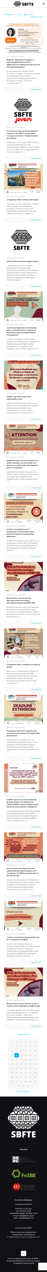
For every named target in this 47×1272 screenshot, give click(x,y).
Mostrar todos (37, 17)
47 (30, 1073)
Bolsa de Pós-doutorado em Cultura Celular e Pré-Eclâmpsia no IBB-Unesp (23, 1004)
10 (26, 1046)
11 (30, 1046)
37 (12, 1068)
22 (26, 1055)
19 (12, 1055)
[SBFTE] (23, 4)
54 (35, 1077)
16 (26, 1051)
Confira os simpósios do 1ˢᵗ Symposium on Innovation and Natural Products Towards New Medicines (20, 533)
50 (17, 1077)
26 (17, 1059)
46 (26, 1073)
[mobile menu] (43, 4)
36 (35, 1064)
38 (17, 1068)
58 (26, 1081)
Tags (19, 14)
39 (21, 1068)
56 (17, 1081)
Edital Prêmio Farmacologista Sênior (23, 261)
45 (21, 1073)
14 (16, 1051)
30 (35, 1059)
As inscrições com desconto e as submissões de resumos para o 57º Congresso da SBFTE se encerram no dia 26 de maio (22, 872)
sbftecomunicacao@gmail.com (27, 1237)
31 (12, 1064)
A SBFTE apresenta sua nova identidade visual (19, 397)
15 (21, 1051)
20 (17, 1055)
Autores (29, 14)
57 (21, 1081)
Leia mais (37, 89)
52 (26, 1077)
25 (12, 1059)
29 (30, 1059)
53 (30, 1077)
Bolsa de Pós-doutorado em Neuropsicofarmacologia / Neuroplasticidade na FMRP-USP (21, 600)
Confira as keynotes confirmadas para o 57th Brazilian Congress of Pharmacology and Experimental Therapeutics (21, 331)
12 (35, 1046)
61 (19, 1086)
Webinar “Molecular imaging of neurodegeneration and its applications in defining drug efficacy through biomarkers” (23, 63)
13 (12, 1051)
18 (35, 1051)
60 (35, 1081)
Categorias (8, 14)
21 (21, 1055)
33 (21, 1064)
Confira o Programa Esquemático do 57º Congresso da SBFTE (23, 938)
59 (30, 1081)
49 (12, 1077)
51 (21, 1077)
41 (30, 1068)
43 (12, 1073)
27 (21, 1059)
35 (30, 1064)
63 (28, 1086)
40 (26, 1068)
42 (35, 1068)
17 (30, 1051)
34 (26, 1064)
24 (35, 1055)
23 (30, 1055)
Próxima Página (22, 1091)
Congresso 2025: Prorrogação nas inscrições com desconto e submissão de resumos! (23, 733)
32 (17, 1064)
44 (16, 1073)
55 (12, 1081)
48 (35, 1073)
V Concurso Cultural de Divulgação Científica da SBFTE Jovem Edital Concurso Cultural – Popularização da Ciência (22, 134)
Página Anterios (24, 1034)
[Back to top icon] (23, 1253)
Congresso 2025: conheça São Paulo (23, 200)
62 (24, 1086)
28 (26, 1059)
